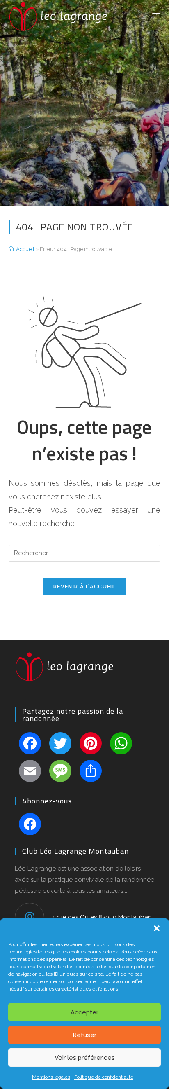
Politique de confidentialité (103, 1077)
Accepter (84, 1012)
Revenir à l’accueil (84, 586)
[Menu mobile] (156, 15)
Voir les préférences (85, 1057)
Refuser (84, 1035)
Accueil (25, 249)
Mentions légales (51, 1077)
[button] (157, 928)
